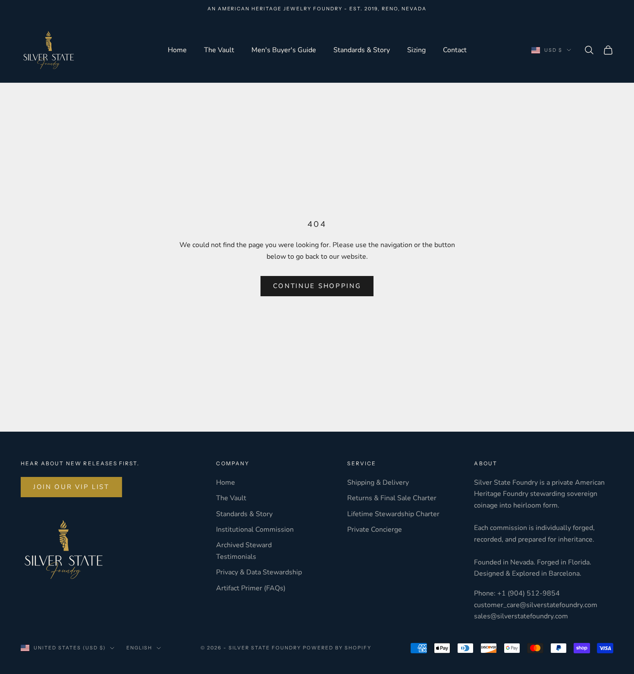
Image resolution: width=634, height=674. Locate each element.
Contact (455, 50)
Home (177, 50)
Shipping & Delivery (378, 482)
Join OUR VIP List (71, 487)
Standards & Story (361, 50)
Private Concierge (374, 529)
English (139, 648)
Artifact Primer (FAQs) (251, 588)
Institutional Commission (255, 529)
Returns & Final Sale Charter (391, 498)
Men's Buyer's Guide (283, 50)
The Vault (219, 50)
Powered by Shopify (337, 648)
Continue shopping (317, 286)
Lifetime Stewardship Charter (393, 514)
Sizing (416, 50)
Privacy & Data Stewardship (259, 572)
